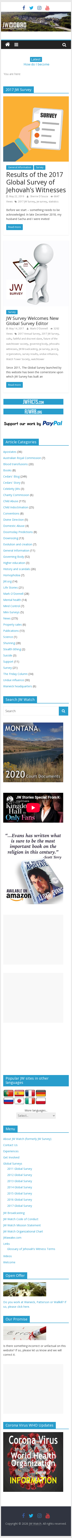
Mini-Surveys (11, 612)
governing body (39, 344)
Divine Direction (13, 519)
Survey (39, 167)
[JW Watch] (36, 14)
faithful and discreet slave (27, 338)
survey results (30, 354)
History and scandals (16, 569)
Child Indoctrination (15, 507)
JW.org (7, 581)
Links (6, 1244)
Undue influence (13, 680)
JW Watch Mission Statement (22, 1225)
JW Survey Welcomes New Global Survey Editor (32, 320)
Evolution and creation (17, 544)
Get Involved (11, 1157)
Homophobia (11, 575)
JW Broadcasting (28, 349)
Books (7, 470)
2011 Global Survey (19, 1169)
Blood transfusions (15, 464)
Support (8, 661)
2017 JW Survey (26, 201)
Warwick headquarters (17, 686)
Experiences (11, 1151)
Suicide (7, 655)
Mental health (12, 600)
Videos (7, 1256)
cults (8, 338)
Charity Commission (16, 495)
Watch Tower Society (18, 359)
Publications (11, 631)
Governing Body (13, 557)
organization (13, 354)
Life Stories (10, 587)
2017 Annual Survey (29, 333)
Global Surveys (12, 1163)
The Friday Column (15, 674)
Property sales (12, 624)
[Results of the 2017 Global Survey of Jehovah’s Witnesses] (36, 99)
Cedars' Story (11, 482)
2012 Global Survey (19, 1175)
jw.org (54, 349)
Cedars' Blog (11, 476)
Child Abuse (10, 501)
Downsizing (10, 538)
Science (8, 637)
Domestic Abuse (14, 526)
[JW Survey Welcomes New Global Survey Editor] (36, 243)
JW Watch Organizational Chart (23, 1231)
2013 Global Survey (19, 1181)
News (7, 618)
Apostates (9, 452)
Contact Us (10, 1145)
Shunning (9, 643)
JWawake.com (12, 1237)
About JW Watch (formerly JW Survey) (27, 1139)
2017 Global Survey (19, 1206)
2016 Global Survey (19, 1199)
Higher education (14, 563)
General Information (19, 167)
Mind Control (11, 606)
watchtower (37, 359)
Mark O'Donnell (39, 328)
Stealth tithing (12, 649)
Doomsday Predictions (18, 532)
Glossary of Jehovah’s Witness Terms (31, 1249)
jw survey (42, 201)
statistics (53, 201)
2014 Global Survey (19, 1187)
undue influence (48, 354)
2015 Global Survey (19, 1193)
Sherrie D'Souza (39, 196)
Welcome (9, 1262)
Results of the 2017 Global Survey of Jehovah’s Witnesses (36, 182)
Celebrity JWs (11, 489)
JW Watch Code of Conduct (20, 1219)
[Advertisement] (33, 940)
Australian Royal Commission (22, 458)
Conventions (11, 513)
